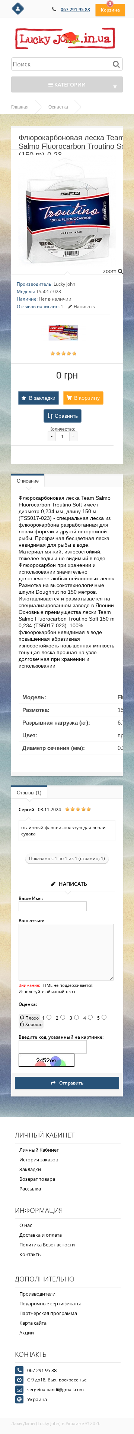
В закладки (42, 398)
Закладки (30, 1169)
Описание (28, 481)
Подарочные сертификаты (50, 1303)
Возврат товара (37, 1179)
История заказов (38, 1159)
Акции (26, 1332)
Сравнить (66, 416)
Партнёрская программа (48, 1313)
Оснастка (58, 107)
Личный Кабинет (39, 1149)
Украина (37, 1399)
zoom (110, 270)
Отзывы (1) (29, 793)
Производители (37, 1293)
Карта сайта (33, 1323)
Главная (20, 107)
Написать (84, 306)
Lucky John (64, 284)
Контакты (30, 1254)
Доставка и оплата (40, 1234)
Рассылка (30, 1188)
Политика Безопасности (47, 1244)
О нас (25, 1225)
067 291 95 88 (75, 9)
